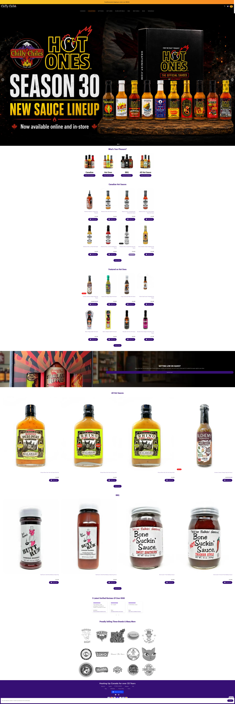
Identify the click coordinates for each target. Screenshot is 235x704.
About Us (103, 686)
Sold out (132, 254)
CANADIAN (82, 11)
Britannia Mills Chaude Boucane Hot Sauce (127, 247)
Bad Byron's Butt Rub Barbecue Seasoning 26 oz (106, 574)
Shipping (126, 686)
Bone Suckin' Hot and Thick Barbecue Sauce (222, 574)
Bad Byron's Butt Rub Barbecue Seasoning (49, 574)
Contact (110, 686)
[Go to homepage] (8, 7)
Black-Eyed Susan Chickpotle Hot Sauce (146, 297)
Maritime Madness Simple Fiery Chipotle (91, 212)
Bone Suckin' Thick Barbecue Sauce (166, 574)
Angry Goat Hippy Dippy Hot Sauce (109, 296)
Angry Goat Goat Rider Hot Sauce (128, 296)
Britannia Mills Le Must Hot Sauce (90, 246)
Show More (117, 260)
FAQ (133, 686)
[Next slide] (232, 79)
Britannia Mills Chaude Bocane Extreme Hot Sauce (128, 212)
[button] (116, 615)
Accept (230, 700)
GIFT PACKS (101, 11)
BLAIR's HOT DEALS (120, 11)
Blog (106, 688)
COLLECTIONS (91, 11)
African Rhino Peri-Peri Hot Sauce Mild (166, 472)
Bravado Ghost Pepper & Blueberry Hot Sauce (145, 332)
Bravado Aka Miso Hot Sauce (129, 331)
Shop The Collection (89, 175)
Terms (129, 688)
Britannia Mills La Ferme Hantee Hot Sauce (109, 247)
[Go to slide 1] (116, 144)
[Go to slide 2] (117, 144)
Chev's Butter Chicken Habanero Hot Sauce (146, 247)
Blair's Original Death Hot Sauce (110, 331)
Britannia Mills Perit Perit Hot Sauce (109, 211)
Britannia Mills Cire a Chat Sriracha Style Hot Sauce (146, 212)
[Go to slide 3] (118, 144)
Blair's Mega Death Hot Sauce (91, 331)
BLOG (143, 11)
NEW (129, 11)
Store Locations (119, 686)
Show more (117, 345)
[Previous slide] (2, 79)
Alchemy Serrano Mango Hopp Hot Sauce (90, 297)
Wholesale (112, 688)
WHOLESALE (151, 11)
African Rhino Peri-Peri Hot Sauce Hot (108, 472)
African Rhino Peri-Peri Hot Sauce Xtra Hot (49, 472)
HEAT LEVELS (136, 11)
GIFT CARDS (109, 11)
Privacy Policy (121, 688)
